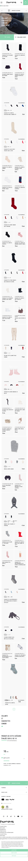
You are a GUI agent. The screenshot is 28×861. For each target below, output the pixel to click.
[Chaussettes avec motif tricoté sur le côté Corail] (22, 142)
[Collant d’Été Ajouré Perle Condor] (14, 334)
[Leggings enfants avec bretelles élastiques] (14, 616)
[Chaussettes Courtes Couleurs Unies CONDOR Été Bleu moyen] (22, 105)
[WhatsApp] (22, 816)
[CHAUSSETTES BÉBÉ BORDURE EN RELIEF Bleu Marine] (11, 384)
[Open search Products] (21, 2)
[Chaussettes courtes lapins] (14, 670)
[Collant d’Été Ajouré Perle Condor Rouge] (22, 348)
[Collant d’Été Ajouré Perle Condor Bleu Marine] (11, 348)
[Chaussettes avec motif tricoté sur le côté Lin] (5, 142)
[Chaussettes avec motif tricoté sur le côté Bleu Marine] (11, 142)
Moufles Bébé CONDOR (9, 469)
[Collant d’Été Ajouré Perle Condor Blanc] (17, 348)
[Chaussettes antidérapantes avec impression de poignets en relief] (14, 579)
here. (9, 847)
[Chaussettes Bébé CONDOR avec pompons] (14, 203)
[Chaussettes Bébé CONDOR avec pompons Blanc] (17, 217)
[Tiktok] (11, 816)
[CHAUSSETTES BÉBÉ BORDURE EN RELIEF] (14, 370)
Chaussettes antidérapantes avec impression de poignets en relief (10, 601)
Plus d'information (21, 102)
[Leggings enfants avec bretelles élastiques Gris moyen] (5, 630)
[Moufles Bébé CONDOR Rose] (11, 461)
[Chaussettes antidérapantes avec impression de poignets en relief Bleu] (11, 592)
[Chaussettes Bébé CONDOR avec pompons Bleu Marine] (11, 217)
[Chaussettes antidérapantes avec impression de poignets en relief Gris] (5, 592)
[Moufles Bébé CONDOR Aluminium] (17, 461)
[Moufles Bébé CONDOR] (14, 446)
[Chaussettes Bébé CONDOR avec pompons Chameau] (22, 217)
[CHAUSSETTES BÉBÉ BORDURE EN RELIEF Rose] (5, 384)
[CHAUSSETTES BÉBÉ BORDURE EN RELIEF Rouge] (17, 384)
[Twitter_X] (14, 816)
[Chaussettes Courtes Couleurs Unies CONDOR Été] (14, 91)
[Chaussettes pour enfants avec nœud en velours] (14, 259)
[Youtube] (18, 816)
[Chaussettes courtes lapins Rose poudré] (16, 698)
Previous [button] (2, 10)
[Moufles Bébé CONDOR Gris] (5, 461)
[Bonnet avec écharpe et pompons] (14, 502)
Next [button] (25, 10)
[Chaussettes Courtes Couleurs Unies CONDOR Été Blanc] (5, 105)
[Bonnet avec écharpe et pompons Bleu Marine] (11, 516)
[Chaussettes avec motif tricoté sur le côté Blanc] (17, 142)
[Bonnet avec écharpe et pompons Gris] (5, 516)
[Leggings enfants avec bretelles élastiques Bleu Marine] (11, 630)
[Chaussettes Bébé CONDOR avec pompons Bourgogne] (5, 217)
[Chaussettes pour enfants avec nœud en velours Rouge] (22, 273)
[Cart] (25, 2)
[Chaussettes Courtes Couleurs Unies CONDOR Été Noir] (17, 105)
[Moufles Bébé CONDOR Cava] (22, 461)
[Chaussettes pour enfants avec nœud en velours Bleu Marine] (5, 273)
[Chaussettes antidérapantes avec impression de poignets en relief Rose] (17, 592)
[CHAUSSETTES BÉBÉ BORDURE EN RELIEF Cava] (22, 384)
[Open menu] (1, 2)
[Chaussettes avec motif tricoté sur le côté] (14, 128)
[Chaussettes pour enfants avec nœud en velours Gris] (17, 273)
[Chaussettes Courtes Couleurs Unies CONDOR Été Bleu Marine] (11, 105)
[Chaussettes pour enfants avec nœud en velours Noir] (11, 273)
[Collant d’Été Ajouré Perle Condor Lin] (5, 348)
